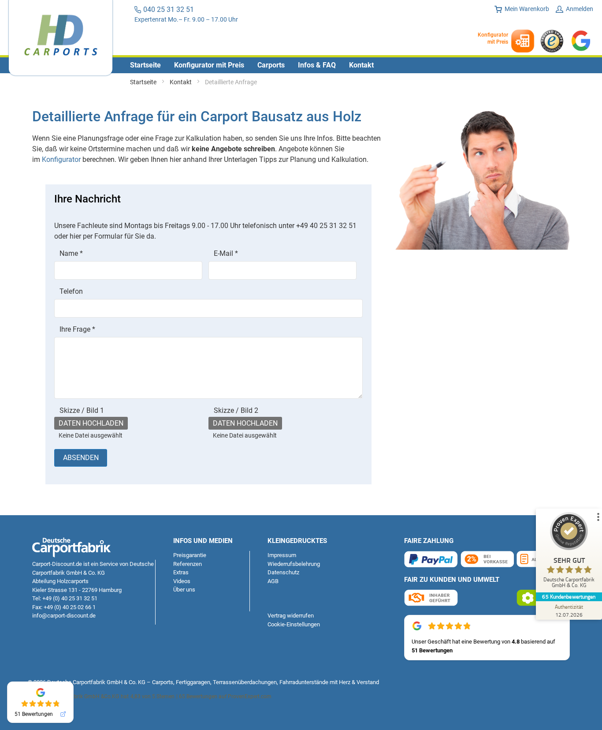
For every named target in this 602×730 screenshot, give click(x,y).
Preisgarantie (189, 555)
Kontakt (181, 82)
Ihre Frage (77, 329)
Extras (181, 572)
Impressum (282, 555)
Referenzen (187, 564)
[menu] (301, 65)
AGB (273, 581)
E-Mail (226, 253)
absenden (81, 457)
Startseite (144, 82)
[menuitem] (145, 65)
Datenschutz (283, 572)
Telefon (71, 291)
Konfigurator (61, 159)
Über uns (184, 589)
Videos (181, 581)
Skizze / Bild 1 (81, 410)
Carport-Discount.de (57, 564)
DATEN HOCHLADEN (91, 423)
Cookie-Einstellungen (294, 624)
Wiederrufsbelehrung (294, 564)
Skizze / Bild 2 (236, 410)
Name (71, 253)
